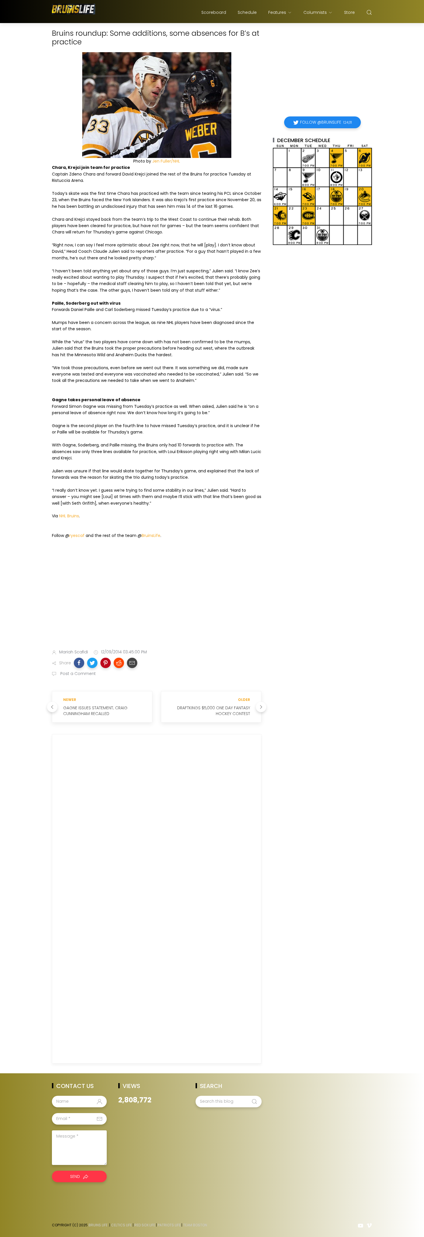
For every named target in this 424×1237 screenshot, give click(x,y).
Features (277, 12)
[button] (79, 663)
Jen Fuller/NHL (166, 161)
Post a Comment (77, 673)
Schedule (247, 12)
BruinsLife (151, 535)
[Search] (369, 12)
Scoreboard (213, 12)
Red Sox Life (144, 1225)
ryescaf (77, 535)
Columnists (315, 12)
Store (349, 12)
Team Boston (195, 1225)
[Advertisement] (156, 599)
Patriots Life (169, 1225)
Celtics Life (121, 1225)
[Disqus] (156, 822)
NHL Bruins (69, 516)
